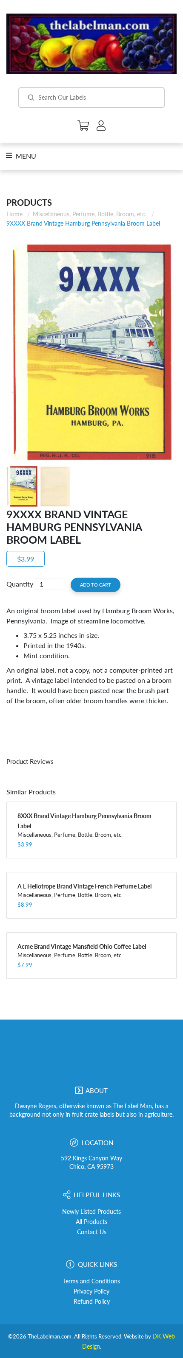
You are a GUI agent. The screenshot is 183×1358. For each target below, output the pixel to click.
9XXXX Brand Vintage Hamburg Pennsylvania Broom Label (83, 223)
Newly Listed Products (91, 1211)
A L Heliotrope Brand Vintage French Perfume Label (84, 886)
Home (14, 214)
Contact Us (91, 1232)
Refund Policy (92, 1301)
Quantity (19, 584)
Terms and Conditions (91, 1281)
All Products (91, 1221)
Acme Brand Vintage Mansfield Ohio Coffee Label (81, 946)
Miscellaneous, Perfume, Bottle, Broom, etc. (89, 214)
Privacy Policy (91, 1291)
